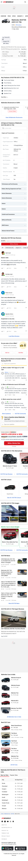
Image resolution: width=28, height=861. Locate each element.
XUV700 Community (20, 413)
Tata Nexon (14, 733)
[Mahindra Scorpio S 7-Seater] (10, 458)
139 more (22, 519)
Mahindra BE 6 (14, 700)
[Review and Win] (14, 439)
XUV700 (12, 813)
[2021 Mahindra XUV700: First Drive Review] (14, 619)
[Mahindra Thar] (6, 695)
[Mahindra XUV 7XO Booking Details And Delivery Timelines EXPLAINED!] (22, 572)
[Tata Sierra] (6, 751)
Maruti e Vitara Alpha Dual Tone (10, 542)
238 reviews (18, 25)
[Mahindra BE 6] (6, 703)
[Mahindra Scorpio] (6, 687)
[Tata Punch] (6, 743)
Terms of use (5, 833)
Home (2, 813)
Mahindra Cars (7, 813)
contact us (5, 830)
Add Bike (20, 352)
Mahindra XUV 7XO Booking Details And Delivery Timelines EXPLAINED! (6, 573)
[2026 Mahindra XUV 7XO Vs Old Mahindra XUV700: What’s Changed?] (22, 560)
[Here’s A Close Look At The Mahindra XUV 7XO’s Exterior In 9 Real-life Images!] (22, 594)
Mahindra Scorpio (15, 685)
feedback (4, 839)
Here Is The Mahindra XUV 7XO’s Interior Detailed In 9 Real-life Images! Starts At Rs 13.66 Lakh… (8, 584)
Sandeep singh (9, 274)
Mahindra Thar (15, 693)
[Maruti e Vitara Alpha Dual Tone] (10, 534)
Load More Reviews (14, 336)
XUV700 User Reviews (6, 474)
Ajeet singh (8, 253)
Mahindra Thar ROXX (16, 708)
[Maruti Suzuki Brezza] (6, 728)
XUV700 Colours (16, 497)
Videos (7, 43)
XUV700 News (15, 603)
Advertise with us (7, 827)
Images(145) (6, 41)
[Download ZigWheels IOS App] (21, 848)
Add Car (7, 352)
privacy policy (6, 836)
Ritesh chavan (8, 292)
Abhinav (6, 372)
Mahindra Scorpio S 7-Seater (10, 466)
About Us (4, 824)
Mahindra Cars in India (15, 717)
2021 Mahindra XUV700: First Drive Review (13, 628)
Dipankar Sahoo (9, 314)
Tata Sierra (14, 748)
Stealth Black (10, 494)
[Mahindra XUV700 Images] (5, 21)
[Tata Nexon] (6, 735)
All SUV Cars (14, 765)
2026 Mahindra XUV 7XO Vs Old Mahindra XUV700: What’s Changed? (8, 560)
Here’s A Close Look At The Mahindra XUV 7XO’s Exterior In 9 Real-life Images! (8, 595)
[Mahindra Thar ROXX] (6, 710)
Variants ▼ (20, 16)
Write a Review (14, 244)
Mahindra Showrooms (16, 117)
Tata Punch (14, 741)
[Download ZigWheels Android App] (7, 848)
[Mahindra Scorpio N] (6, 680)
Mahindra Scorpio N (16, 677)
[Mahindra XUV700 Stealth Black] (10, 487)
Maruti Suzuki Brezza (16, 725)
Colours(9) (6, 37)
